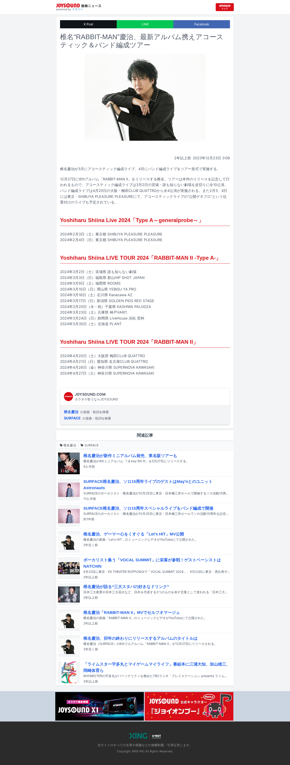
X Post (88, 24)
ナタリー (77, 9)
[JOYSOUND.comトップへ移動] (225, 7)
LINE (145, 24)
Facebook (201, 24)
